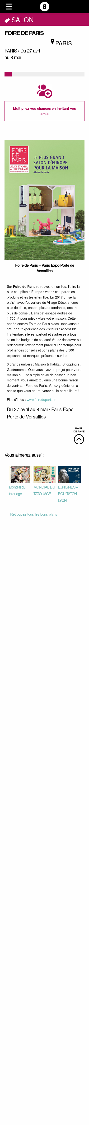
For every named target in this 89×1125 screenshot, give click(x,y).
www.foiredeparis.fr (41, 399)
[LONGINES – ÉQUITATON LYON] (69, 474)
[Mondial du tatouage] (20, 474)
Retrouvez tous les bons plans (33, 514)
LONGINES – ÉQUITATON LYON (68, 493)
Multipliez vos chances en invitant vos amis (44, 111)
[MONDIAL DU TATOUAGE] (44, 474)
